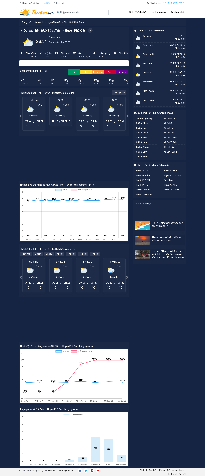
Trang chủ (26, 22)
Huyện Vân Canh (171, 170)
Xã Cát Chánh (142, 123)
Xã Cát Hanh (142, 132)
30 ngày (95, 254)
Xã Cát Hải (141, 128)
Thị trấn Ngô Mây (144, 118)
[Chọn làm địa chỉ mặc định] (90, 30)
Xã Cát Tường (170, 152)
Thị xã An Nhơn (171, 185)
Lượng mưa (160, 12)
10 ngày (71, 254)
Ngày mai (26, 254)
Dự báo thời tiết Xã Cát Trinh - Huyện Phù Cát (54, 30)
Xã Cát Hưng (142, 142)
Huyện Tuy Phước (144, 194)
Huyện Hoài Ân (143, 175)
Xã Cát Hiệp (141, 137)
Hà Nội (46, 3)
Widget (143, 470)
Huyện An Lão (142, 170)
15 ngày (83, 254)
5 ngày (49, 254)
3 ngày (38, 254)
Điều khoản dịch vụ (176, 470)
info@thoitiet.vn (68, 470)
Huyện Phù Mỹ (142, 185)
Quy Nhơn (168, 180)
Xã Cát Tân (169, 132)
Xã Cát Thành (170, 142)
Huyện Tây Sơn (143, 189)
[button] (21, 116)
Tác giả (162, 470)
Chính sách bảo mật (176, 474)
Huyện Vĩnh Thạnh (172, 175)
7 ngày (60, 254)
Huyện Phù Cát (54, 22)
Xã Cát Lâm (141, 152)
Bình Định (39, 22)
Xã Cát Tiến (169, 147)
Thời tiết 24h (119, 92)
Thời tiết (52, 470)
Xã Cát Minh (142, 156)
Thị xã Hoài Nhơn (171, 189)
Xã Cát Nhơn (169, 118)
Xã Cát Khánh (142, 147)
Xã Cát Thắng (170, 137)
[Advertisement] (74, 158)
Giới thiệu (153, 470)
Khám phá (178, 12)
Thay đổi (59, 3)
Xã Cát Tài (168, 128)
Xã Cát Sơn (169, 123)
